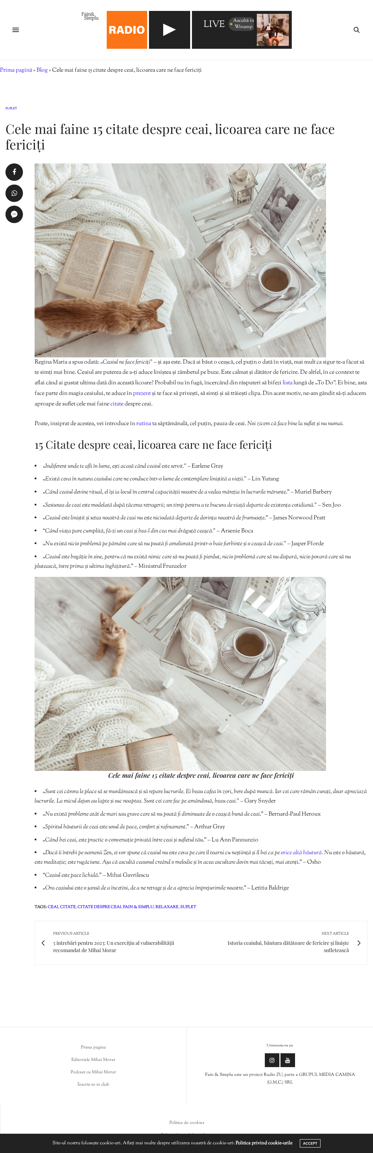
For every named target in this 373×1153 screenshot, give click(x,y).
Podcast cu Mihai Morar (93, 1072)
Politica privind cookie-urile (264, 1143)
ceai (53, 907)
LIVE (214, 25)
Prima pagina (93, 1047)
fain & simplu (138, 907)
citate (116, 404)
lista (287, 383)
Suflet (11, 108)
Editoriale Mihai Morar (93, 1060)
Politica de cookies (186, 1123)
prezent (142, 393)
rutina (143, 424)
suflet (188, 907)
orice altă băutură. (302, 853)
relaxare (167, 907)
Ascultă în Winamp (243, 23)
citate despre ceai (99, 907)
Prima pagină (16, 70)
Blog (42, 70)
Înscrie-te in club (93, 1084)
